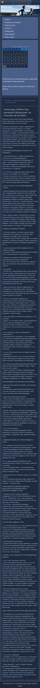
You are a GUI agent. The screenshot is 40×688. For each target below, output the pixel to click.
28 (19, 63)
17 (4, 60)
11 (8, 57)
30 (26, 63)
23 (26, 60)
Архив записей (10, 34)
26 (11, 63)
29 (22, 63)
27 (15, 63)
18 (8, 60)
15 (22, 57)
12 (11, 57)
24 (4, 63)
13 (15, 57)
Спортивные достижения (13, 22)
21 (19, 60)
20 (15, 60)
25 (8, 63)
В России (8, 28)
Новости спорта (10, 25)
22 (22, 60)
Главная (7, 19)
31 (4, 66)
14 (19, 57)
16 (26, 57)
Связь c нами (9, 37)
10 (4, 57)
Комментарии (9, 31)
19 (11, 60)
